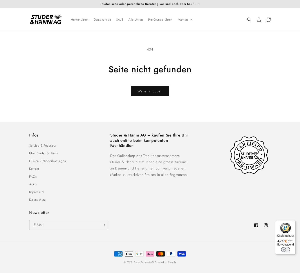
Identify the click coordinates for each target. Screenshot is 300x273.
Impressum (36, 192)
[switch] (285, 249)
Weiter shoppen (150, 91)
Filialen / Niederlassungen (47, 161)
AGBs (33, 184)
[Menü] (293, 223)
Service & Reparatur (42, 145)
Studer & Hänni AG (144, 262)
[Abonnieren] (103, 225)
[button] (184, 19)
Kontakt (34, 168)
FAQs (33, 176)
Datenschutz (37, 199)
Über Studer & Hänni (43, 153)
